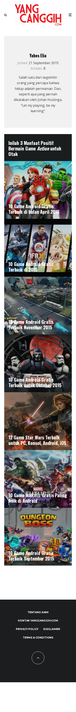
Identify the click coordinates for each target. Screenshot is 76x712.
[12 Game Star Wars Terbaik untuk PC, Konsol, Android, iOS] (38, 421)
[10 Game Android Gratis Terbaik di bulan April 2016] (38, 190)
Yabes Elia (38, 55)
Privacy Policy (27, 629)
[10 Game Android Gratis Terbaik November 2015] (38, 305)
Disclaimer (51, 629)
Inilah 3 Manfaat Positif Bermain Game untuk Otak (34, 148)
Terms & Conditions (38, 637)
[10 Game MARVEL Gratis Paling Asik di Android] (38, 479)
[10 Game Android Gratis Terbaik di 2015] (38, 248)
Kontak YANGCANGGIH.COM (38, 620)
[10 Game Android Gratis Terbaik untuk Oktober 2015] (38, 363)
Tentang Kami (38, 612)
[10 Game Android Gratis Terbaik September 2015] (38, 537)
